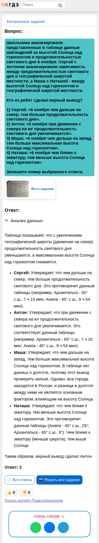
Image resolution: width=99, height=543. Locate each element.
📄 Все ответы (19, 480)
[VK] (49, 527)
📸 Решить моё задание (59, 480)
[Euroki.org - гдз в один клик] (10, 6)
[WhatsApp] (35, 527)
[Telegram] (63, 527)
